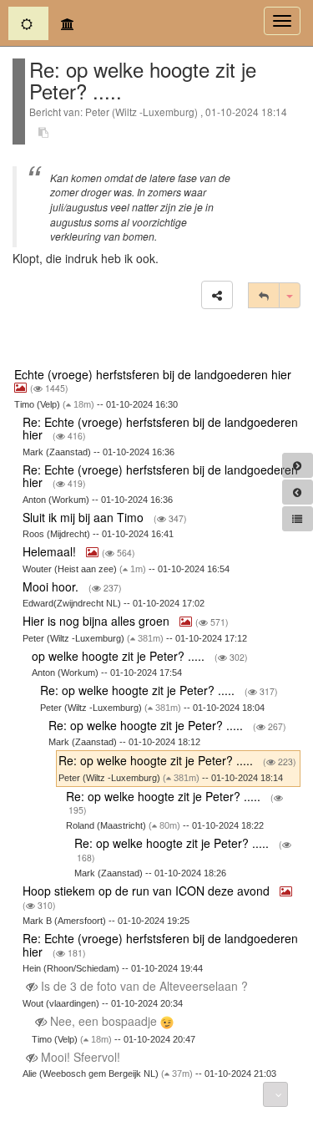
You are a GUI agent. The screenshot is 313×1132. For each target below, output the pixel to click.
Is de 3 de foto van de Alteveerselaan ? (144, 985)
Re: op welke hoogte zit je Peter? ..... (139, 690)
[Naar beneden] (275, 1094)
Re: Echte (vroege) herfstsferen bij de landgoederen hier (160, 428)
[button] (217, 295)
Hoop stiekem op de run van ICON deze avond (148, 890)
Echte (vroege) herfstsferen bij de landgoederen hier (154, 374)
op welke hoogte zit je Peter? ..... (120, 655)
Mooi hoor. (52, 586)
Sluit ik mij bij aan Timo (85, 517)
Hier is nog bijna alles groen (98, 620)
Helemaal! (51, 551)
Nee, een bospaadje (103, 1021)
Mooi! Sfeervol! (81, 1056)
